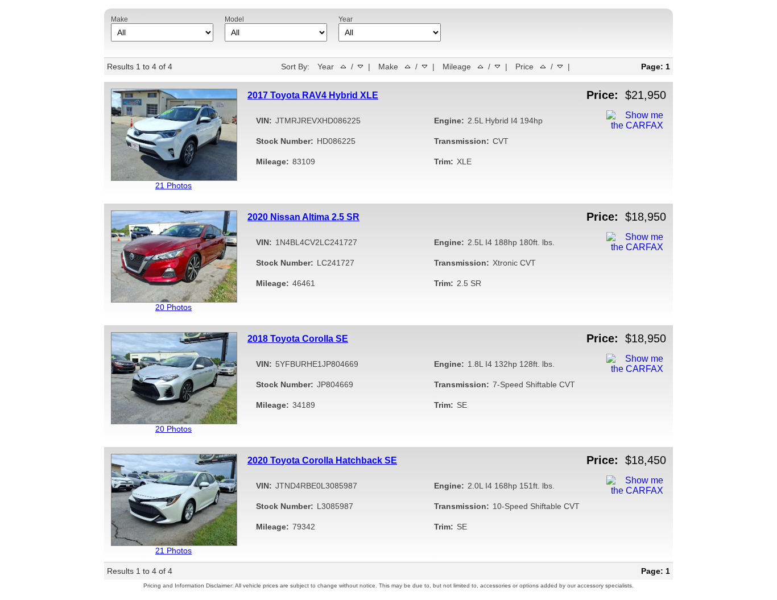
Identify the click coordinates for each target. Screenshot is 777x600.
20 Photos (173, 307)
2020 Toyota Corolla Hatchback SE (322, 460)
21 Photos (173, 185)
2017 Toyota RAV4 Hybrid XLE (312, 95)
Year (345, 19)
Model (234, 19)
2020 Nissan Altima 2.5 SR (303, 217)
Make (119, 19)
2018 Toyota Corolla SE (297, 339)
